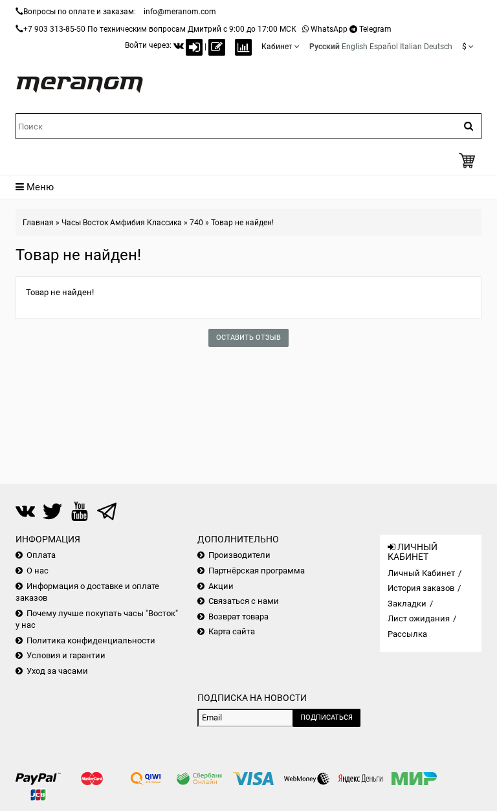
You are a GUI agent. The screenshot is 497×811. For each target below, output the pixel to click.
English (355, 46)
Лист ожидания (419, 618)
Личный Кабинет (421, 573)
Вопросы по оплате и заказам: (79, 11)
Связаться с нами (243, 601)
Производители (239, 555)
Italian (411, 46)
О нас (38, 570)
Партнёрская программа (256, 570)
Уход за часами (57, 671)
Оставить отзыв (248, 337)
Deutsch (438, 46)
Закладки (407, 603)
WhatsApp (329, 29)
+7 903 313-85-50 (54, 29)
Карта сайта (231, 631)
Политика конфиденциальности (91, 640)
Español (384, 46)
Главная (38, 222)
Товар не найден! (242, 222)
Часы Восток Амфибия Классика (121, 222)
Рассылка (407, 634)
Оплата (41, 555)
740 (196, 222)
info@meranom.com (180, 11)
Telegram (375, 29)
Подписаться (326, 717)
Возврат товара (238, 616)
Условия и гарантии (66, 655)
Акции (221, 586)
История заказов (421, 588)
